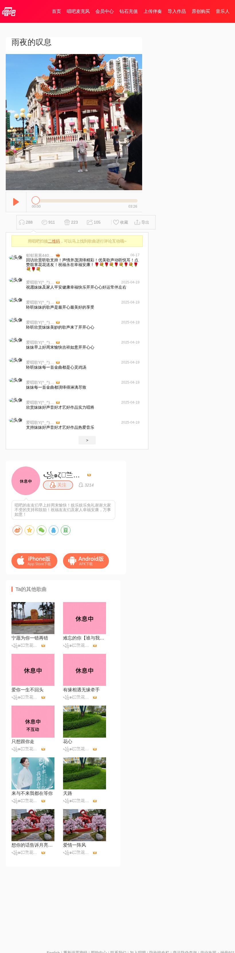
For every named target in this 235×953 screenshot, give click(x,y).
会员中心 (104, 11)
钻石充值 (129, 11)
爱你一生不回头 (27, 689)
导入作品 (177, 11)
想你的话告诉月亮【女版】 (32, 845)
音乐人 (223, 11)
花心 (67, 741)
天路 (67, 793)
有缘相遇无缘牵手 (81, 689)
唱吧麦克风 (78, 11)
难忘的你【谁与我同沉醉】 (84, 638)
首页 (56, 11)
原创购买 (201, 11)
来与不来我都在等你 (32, 793)
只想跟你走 (22, 741)
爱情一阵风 (74, 845)
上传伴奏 (153, 11)
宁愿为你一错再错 (29, 638)
